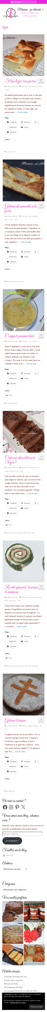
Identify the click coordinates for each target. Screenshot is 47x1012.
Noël (10, 600)
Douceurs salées (37, 597)
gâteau (6, 791)
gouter (18, 532)
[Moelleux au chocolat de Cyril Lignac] (12, 911)
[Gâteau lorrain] (23, 694)
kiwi (6, 403)
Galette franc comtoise (13, 980)
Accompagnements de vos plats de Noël (20, 991)
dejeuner (15, 666)
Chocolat (30, 467)
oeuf (18, 281)
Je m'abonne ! (12, 840)
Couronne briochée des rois (15, 976)
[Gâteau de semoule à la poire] (23, 180)
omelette (29, 666)
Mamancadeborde (12, 86)
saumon (36, 666)
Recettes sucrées (9, 219)
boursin (11, 666)
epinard (19, 666)
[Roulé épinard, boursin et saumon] (23, 561)
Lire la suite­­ (22, 112)
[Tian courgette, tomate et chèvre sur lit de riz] (34, 954)
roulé (33, 666)
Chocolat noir (13, 532)
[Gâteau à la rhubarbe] (12, 933)
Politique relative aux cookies (18, 1002)
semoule (22, 281)
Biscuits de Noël (11, 984)
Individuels (35, 216)
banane (6, 281)
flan (6, 151)
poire (12, 151)
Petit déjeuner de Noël (13, 987)
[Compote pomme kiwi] (23, 310)
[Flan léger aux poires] (23, 55)
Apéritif (30, 597)
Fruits (29, 86)
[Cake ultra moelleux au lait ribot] (12, 954)
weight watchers (26, 532)
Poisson (14, 600)
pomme (15, 403)
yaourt (32, 532)
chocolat (7, 532)
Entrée (6, 600)
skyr (15, 151)
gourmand (11, 281)
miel (12, 403)
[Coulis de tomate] (34, 911)
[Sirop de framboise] (34, 933)
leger (9, 151)
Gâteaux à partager (37, 86)
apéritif (7, 666)
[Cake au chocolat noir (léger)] (23, 431)
